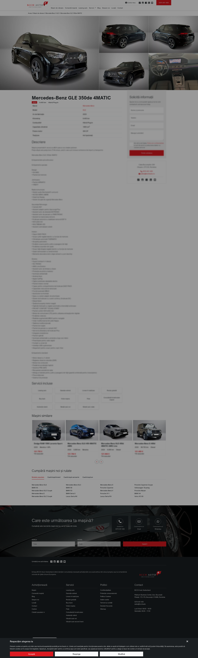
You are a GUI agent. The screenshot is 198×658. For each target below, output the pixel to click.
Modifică (121, 654)
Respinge (76, 654)
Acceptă (31, 654)
